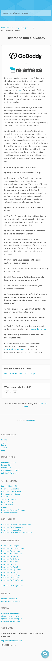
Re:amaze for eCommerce (12, 527)
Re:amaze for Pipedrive (11, 569)
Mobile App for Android (11, 601)
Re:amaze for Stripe (9, 556)
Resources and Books (10, 494)
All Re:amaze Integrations (12, 585)
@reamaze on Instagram (11, 618)
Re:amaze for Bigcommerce (12, 548)
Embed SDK (6, 465)
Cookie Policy (7, 504)
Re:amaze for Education (11, 530)
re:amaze (31, 420)
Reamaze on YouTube (10, 621)
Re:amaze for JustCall (10, 577)
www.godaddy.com (37, 329)
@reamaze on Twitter (10, 616)
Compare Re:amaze (9, 512)
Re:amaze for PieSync (10, 575)
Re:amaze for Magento (10, 551)
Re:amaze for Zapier (9, 572)
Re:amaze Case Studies (11, 491)
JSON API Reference (10, 473)
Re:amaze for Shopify (10, 546)
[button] (45, 654)
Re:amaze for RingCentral (12, 580)
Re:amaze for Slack (9, 561)
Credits (4, 507)
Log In (3, 445)
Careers (4, 497)
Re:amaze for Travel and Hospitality (16, 532)
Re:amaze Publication (10, 489)
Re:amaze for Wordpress (11, 554)
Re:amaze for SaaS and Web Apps (16, 524)
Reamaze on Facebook (10, 613)
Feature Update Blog (10, 486)
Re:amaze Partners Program (13, 510)
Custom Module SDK (10, 470)
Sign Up (4, 442)
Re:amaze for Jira (8, 564)
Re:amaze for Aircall (9, 567)
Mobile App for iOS (9, 599)
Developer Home (8, 462)
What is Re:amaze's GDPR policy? (19, 373)
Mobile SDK (6, 467)
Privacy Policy (7, 502)
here (20, 90)
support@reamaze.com (14, 349)
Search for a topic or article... (16, 13)
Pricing (4, 440)
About (4, 448)
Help (3, 450)
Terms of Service (8, 499)
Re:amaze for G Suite (10, 559)
